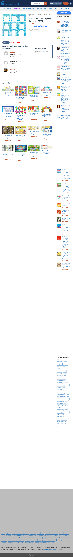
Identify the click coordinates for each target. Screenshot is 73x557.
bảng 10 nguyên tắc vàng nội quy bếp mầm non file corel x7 (34, 97)
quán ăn (9, 540)
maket (65, 389)
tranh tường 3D (60, 414)
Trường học (59, 418)
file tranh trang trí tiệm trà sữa (51, 535)
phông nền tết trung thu (66, 537)
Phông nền (67, 398)
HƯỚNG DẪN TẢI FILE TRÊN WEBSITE (66, 32)
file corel (65, 373)
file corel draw (67, 533)
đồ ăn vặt (53, 542)
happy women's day (61, 387)
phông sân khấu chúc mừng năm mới (63, 406)
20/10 (61, 361)
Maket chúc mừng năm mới (63, 391)
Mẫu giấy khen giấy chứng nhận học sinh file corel (47, 152)
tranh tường (66, 412)
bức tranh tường (60, 366)
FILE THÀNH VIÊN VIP (33, 14)
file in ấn (59, 375)
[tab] (15, 42)
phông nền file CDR (56, 537)
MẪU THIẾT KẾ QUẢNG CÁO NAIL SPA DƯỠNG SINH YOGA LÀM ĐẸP (65, 50)
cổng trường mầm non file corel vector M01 (7, 94)
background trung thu (21, 533)
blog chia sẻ (65, 8)
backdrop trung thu (5, 533)
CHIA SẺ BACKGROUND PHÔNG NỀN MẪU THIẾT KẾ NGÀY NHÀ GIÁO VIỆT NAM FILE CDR (65, 40)
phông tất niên (60, 409)
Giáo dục (59, 384)
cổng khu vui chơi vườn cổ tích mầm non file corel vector (46, 116)
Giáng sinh (66, 382)
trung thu (17, 542)
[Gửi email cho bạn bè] (35, 30)
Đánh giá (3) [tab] (6, 42)
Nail (44, 537)
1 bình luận (64, 112)
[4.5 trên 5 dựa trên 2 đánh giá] (40, 23)
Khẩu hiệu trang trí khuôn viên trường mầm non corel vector (21, 117)
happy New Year (65, 384)
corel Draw (59, 373)
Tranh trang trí (41, 540)
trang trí (66, 409)
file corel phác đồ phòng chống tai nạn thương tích (8, 115)
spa (20, 540)
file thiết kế (16, 8)
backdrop (65, 361)
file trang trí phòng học (47, 135)
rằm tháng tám (16, 540)
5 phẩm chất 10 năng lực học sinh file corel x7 (34, 133)
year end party (60, 425)
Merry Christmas (60, 394)
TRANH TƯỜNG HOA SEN (65, 73)
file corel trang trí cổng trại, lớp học (34, 114)
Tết (68, 418)
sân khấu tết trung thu (27, 540)
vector (58, 421)
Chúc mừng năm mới (61, 370)
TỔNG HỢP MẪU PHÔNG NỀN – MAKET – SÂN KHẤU (65, 118)
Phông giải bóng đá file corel (20, 155)
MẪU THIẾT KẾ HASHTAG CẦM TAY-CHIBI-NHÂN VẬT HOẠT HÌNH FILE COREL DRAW (65, 60)
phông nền (48, 537)
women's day (64, 421)
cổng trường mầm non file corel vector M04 (46, 94)
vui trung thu (37, 542)
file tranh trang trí (40, 535)
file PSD (64, 375)
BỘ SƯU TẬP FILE (41, 8)
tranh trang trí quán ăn (62, 540)
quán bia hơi (4, 540)
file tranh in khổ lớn (61, 380)
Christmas (59, 368)
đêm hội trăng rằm (45, 542)
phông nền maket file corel (62, 401)
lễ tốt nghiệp (59, 389)
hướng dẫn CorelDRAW (17, 537)
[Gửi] (45, 3)
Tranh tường (4, 542)
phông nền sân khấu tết (62, 403)
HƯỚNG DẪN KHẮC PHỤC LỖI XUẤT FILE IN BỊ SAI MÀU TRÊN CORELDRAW (65, 24)
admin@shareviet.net (50, 549)
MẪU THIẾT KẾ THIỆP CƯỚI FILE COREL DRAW (66, 68)
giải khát (9, 537)
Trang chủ (7, 8)
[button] (56, 3)
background (59, 364)
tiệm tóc (35, 540)
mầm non (67, 394)
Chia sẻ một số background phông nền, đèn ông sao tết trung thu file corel (66, 80)
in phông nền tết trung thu (29, 537)
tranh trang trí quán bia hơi (50, 540)
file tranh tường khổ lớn (64, 535)
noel (68, 396)
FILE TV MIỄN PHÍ (53, 8)
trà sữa (22, 542)
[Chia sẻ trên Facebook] (30, 30)
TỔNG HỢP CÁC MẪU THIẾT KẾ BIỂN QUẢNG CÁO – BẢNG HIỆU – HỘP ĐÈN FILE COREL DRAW (65, 98)
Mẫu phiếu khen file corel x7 (20, 136)
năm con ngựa (60, 398)
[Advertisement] (64, 145)
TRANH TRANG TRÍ (28, 8)
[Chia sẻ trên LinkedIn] (37, 30)
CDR (66, 366)
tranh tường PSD (60, 416)
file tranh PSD (33, 535)
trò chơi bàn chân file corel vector (21, 98)
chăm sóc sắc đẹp (44, 533)
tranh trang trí (60, 412)
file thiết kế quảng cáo (16, 535)
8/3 (58, 361)
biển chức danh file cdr (31, 533)
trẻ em (65, 418)
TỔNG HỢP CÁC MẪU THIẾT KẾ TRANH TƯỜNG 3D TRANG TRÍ (65, 88)
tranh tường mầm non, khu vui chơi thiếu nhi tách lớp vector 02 (34, 154)
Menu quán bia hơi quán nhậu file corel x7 (7, 137)
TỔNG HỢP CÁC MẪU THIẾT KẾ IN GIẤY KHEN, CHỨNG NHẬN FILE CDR (66, 108)
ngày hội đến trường (61, 396)
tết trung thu (27, 542)
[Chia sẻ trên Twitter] (32, 30)
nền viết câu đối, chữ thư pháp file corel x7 (8, 153)
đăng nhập (42, 51)
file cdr (57, 533)
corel (69, 370)
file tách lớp (59, 382)
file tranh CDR (26, 535)
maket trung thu (39, 537)
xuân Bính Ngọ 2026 (61, 423)
